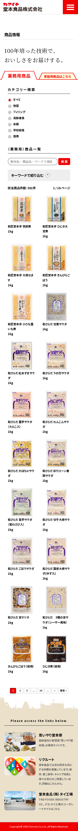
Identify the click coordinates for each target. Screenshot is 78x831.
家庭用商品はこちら (57, 76)
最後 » (63, 690)
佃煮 (16, 136)
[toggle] (48, 175)
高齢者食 (18, 118)
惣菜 (16, 106)
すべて (17, 100)
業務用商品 (19, 75)
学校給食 (18, 130)
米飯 (16, 124)
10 (40, 690)
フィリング (19, 112)
